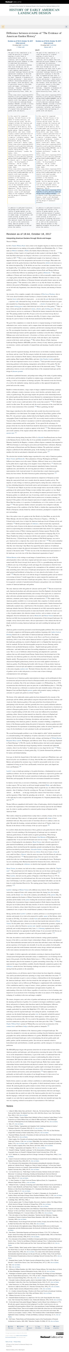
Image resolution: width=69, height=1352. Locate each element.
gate (47, 299)
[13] (48, 451)
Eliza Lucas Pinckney (48, 294)
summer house (10, 1026)
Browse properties (56, 1327)
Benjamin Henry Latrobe (13, 740)
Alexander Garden (36, 849)
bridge (25, 1026)
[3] (51, 272)
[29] (13, 799)
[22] (12, 574)
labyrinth (41, 437)
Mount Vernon (10, 459)
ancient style (10, 433)
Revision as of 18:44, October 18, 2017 (48, 41)
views (22, 895)
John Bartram (41, 837)
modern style (24, 669)
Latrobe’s (9, 771)
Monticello (47, 273)
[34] (14, 885)
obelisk (47, 263)
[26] (52, 728)
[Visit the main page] (3, 27)
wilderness (35, 524)
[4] (18, 282)
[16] (7, 487)
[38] (48, 1026)
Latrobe (12, 876)
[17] (12, 504)
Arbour (38, 852)
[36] (60, 975)
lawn (49, 892)
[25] (40, 692)
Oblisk (14, 251)
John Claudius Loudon (46, 359)
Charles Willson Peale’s (13, 1024)
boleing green (18, 306)
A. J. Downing (40, 928)
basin (33, 309)
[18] (14, 523)
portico (28, 900)
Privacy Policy (17, 1341)
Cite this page (47, 1327)
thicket (43, 304)
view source (20, 43)
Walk (26, 251)
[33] (59, 873)
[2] (17, 257)
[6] (31, 339)
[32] (22, 856)
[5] (56, 306)
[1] (58, 252)
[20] (25, 550)
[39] (42, 1071)
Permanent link (29, 1328)
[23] (48, 588)
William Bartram (11, 557)
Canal (55, 852)
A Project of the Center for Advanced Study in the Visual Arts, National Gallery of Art (35, 6)
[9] (51, 401)
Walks (47, 785)
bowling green (49, 309)
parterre (30, 690)
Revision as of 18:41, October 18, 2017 (20, 41)
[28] (20, 766)
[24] (46, 598)
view (37, 1014)
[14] (52, 463)
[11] (46, 428)
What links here (10, 1327)
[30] (48, 825)
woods (37, 859)
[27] (56, 747)
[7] (40, 361)
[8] (56, 366)
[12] (15, 432)
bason (14, 299)
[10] (35, 406)
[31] (49, 839)
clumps (50, 818)
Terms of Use (8, 1341)
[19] (47, 540)
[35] (54, 933)
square (46, 916)
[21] (7, 566)
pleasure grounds (18, 371)
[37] (54, 1021)
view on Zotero (23, 1115)
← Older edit (20, 47)
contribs (25, 45)
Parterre (24, 854)
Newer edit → (48, 47)
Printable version (20, 1327)
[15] (55, 473)
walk (16, 301)
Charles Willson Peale (18, 246)
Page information (38, 1327)
